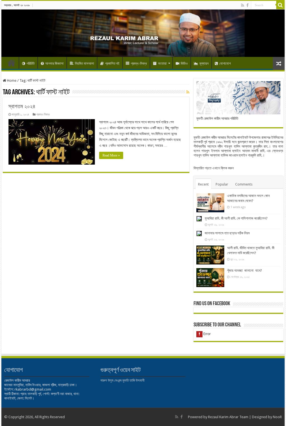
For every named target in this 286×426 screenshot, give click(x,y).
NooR (277, 417)
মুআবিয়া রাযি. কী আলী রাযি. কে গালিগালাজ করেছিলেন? (236, 218)
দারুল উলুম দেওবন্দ (111, 380)
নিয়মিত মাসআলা (84, 63)
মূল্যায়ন (204, 63)
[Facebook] (247, 5)
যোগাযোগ (225, 63)
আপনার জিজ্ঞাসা (54, 63)
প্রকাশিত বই (112, 63)
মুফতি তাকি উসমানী (133, 380)
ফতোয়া (162, 63)
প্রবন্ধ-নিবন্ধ (139, 63)
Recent (203, 184)
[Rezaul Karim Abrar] (143, 33)
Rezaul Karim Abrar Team (228, 417)
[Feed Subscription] (187, 92)
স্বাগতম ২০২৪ (21, 106)
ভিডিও (184, 63)
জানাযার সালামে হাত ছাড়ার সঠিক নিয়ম (227, 233)
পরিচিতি (31, 63)
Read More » (111, 155)
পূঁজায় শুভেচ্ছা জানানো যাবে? (244, 270)
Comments (243, 184)
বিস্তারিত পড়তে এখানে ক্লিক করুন (214, 168)
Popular (222, 184)
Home (11, 63)
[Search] (280, 5)
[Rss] (242, 5)
